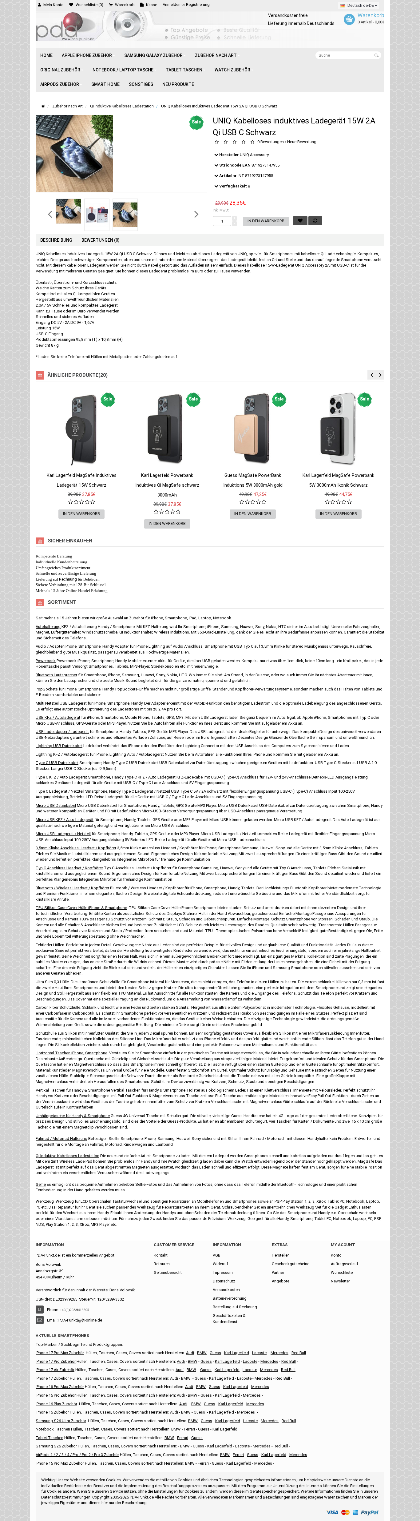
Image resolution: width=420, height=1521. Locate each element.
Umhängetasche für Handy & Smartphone (73, 1115)
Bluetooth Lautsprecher (56, 675)
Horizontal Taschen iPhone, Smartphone (71, 1053)
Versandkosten (226, 1289)
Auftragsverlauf (344, 1263)
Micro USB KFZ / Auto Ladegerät (64, 819)
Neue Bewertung (301, 142)
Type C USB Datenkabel (57, 762)
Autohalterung (48, 626)
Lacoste (250, 1420)
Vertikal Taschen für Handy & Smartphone (73, 1090)
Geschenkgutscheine (290, 1263)
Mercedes (279, 1352)
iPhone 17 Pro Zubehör (56, 1361)
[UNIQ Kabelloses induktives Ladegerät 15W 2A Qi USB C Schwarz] (68, 211)
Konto (336, 1255)
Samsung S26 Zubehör (56, 1446)
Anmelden (171, 4)
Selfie (41, 1184)
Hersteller (280, 1255)
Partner (278, 1272)
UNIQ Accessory (254, 154)
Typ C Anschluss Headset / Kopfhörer (69, 868)
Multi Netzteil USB (52, 703)
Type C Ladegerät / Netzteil (60, 791)
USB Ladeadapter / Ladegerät (62, 731)
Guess (215, 1352)
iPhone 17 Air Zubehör (55, 1369)
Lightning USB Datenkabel (59, 745)
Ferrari (203, 1463)
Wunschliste (342, 1272)
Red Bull (298, 1352)
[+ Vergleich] (117, 472)
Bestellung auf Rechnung (235, 1307)
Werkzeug (45, 1201)
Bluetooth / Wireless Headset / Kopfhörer (72, 888)
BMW (186, 1378)
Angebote (280, 1281)
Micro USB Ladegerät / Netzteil (63, 833)
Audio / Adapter (50, 646)
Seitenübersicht (168, 1272)
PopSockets (47, 689)
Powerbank (46, 660)
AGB (216, 1255)
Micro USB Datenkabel (56, 805)
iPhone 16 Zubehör (52, 1412)
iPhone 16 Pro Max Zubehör (60, 1386)
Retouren (162, 1263)
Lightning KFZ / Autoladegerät (62, 754)
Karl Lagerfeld (236, 1352)
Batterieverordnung (230, 1298)
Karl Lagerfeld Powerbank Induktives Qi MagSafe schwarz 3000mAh (167, 485)
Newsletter (340, 1281)
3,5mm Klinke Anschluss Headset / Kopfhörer (76, 848)
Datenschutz (224, 1281)
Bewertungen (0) (100, 240)
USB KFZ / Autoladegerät (58, 717)
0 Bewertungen (270, 142)
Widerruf (220, 1263)
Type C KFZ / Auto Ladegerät (61, 777)
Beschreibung (56, 240)
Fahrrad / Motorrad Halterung (61, 1138)
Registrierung (198, 4)
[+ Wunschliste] (46, 472)
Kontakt (161, 1255)
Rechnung (68, 579)
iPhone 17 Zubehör (52, 1378)
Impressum (223, 1272)
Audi (180, 1369)
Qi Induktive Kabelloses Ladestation (67, 1155)
